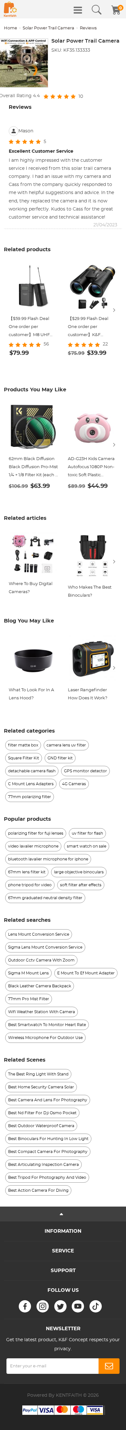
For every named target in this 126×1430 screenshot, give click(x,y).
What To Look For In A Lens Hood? (31, 694)
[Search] (96, 10)
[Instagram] (43, 1306)
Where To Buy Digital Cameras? (30, 588)
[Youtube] (78, 1306)
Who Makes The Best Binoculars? (89, 591)
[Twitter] (60, 1306)
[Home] (10, 9)
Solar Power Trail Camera (48, 28)
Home (10, 28)
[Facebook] (25, 1306)
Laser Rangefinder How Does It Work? (87, 694)
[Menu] (78, 10)
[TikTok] (95, 1306)
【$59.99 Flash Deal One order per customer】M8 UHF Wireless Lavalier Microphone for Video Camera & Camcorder (31, 328)
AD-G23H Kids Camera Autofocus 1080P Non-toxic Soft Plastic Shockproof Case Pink (91, 468)
